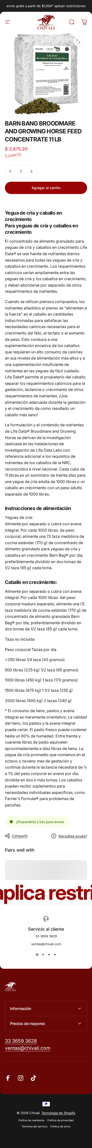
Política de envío (60, 1126)
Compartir (20, 836)
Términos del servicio (34, 1126)
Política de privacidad (60, 1120)
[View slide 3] (49, 955)
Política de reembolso (31, 1120)
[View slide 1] (37, 955)
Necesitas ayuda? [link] (72, 836)
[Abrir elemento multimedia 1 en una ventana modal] (78, 41)
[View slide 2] (43, 955)
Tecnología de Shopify (58, 1113)
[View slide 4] (55, 955)
